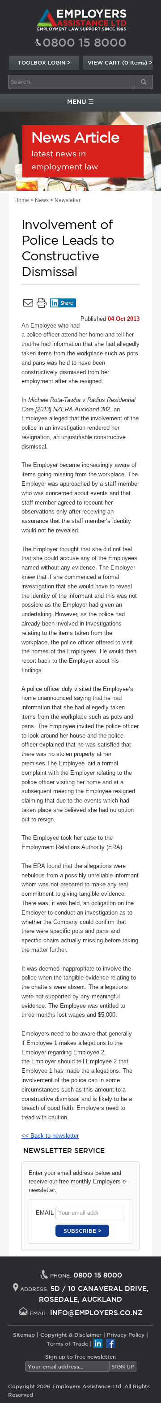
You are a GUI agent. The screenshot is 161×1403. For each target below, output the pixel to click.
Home (21, 200)
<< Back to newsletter (50, 1135)
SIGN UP (122, 1366)
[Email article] (28, 304)
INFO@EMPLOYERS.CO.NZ (96, 1313)
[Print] (42, 304)
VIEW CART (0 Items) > (120, 62)
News (42, 200)
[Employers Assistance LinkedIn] (97, 1343)
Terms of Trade (67, 1343)
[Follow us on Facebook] (110, 1343)
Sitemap (24, 1334)
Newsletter (67, 200)
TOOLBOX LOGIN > (44, 62)
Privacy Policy (125, 1334)
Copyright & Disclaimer (71, 1334)
